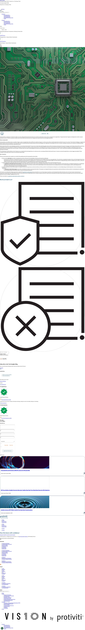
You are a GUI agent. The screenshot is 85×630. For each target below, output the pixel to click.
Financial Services (7, 606)
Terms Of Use (4, 522)
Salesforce (3, 571)
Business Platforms (3, 381)
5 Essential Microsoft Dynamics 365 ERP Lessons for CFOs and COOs (15, 470)
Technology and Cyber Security (9, 595)
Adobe (3, 568)
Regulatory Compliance (7, 597)
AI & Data (3, 582)
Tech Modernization (5, 584)
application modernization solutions (14, 176)
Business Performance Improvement (9, 599)
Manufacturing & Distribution (6, 558)
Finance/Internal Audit (7, 598)
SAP (2, 572)
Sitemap (3, 528)
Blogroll (3, 14)
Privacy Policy (4, 521)
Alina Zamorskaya (3, 41)
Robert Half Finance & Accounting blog (7, 16)
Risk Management (7, 596)
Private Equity (4, 547)
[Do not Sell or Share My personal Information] (2, 628)
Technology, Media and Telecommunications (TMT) (12, 602)
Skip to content (2, 0)
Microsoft (3, 569)
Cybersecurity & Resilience (6, 583)
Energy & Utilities (5, 545)
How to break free (6, 375)
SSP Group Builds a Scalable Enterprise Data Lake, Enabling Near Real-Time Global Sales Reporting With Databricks (25, 490)
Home (3, 593)
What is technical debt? (7, 374)
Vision (5, 18)
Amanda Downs (2, 35)
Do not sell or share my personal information (7, 538)
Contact (3, 520)
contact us (22, 176)
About (3, 519)
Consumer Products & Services (7, 544)
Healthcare (3, 557)
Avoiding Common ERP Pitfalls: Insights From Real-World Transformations (16, 509)
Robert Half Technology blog (8, 17)
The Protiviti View (7, 21)
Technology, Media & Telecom (7, 559)
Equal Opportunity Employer (23, 536)
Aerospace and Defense (5, 543)
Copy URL (4, 358)
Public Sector (4, 548)
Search (1, 10)
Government (6, 608)
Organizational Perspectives (8, 600)
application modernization (27, 172)
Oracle (3, 570)
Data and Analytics (7, 601)
